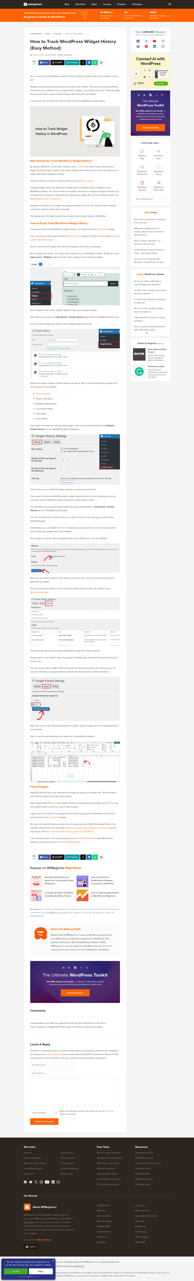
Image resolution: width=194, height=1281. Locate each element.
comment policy (53, 1054)
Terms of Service (68, 1158)
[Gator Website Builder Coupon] (139, 354)
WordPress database (39, 592)
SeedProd (101, 1236)
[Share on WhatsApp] (95, 62)
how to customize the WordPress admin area (88, 827)
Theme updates (43, 393)
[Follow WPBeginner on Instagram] (163, 41)
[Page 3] (151, 333)
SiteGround (79, 1266)
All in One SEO (104, 1215)
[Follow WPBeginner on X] (146, 41)
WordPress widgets (84, 180)
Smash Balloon (104, 1231)
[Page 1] (146, 333)
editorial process (37, 915)
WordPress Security (144, 1179)
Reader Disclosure (64, 55)
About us (28, 1152)
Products (121, 4)
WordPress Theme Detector (109, 1158)
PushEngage (141, 1231)
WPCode (110, 803)
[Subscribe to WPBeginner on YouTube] (154, 41)
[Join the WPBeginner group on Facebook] (138, 46)
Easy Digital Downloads (146, 1215)
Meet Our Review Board (35, 1163)
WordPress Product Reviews (148, 1163)
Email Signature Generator (109, 1179)
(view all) (160, 343)
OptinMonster (103, 1205)
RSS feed (64, 527)
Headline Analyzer (105, 1168)
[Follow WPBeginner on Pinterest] (146, 46)
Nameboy (101, 1242)
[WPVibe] (150, 71)
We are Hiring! (44, 1239)
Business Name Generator (109, 1152)
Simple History (101, 229)
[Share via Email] (101, 62)
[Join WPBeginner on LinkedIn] (154, 46)
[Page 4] (154, 333)
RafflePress (140, 1226)
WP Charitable (141, 1236)
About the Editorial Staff (66, 929)
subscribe (110, 1111)
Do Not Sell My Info (69, 1168)
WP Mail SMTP (103, 1226)
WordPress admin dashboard (48, 198)
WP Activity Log (52, 817)
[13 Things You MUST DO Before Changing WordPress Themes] (36, 895)
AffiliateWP (140, 1242)
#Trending (137, 4)
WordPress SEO (142, 1173)
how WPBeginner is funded (57, 912)
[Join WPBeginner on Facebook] (138, 41)
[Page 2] (149, 333)
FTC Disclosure (67, 1163)
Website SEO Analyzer (107, 1173)
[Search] (169, 4)
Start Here (80, 4)
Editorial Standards (32, 1158)
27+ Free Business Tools (108, 1184)
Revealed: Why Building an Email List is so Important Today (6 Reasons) (59, 880)
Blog (67, 4)
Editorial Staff (38, 55)
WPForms (51, 803)
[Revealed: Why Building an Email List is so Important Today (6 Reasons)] (36, 881)
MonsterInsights (104, 1221)
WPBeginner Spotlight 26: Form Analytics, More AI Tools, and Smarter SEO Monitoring (149, 231)
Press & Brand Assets (33, 1168)
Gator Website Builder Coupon (157, 350)
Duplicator (140, 1205)
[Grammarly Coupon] (139, 371)
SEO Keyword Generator (108, 1163)
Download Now (75, 993)
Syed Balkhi (29, 1222)
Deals (94, 4)
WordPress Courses (144, 1152)
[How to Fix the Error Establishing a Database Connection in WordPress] (82, 881)
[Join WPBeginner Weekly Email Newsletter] (163, 46)
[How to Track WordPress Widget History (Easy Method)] (83, 62)
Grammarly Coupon (156, 366)
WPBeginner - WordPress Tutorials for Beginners (32, 4)
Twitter (63, 841)
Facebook (75, 841)
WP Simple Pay (142, 1210)
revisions (81, 166)
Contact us (29, 1173)
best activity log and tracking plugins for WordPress (70, 831)
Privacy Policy (66, 1152)
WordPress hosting (61, 1266)
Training (107, 4)
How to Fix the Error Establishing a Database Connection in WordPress (102, 880)
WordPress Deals (143, 1168)
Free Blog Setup (142, 1184)
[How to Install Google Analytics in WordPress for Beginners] (82, 895)
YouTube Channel (86, 838)
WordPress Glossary (144, 1158)
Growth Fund (66, 1173)
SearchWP (140, 1221)
